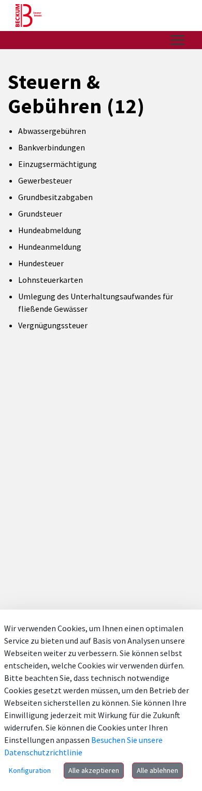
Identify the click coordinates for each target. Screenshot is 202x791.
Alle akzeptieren (93, 770)
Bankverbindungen (51, 147)
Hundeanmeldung (49, 246)
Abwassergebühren (52, 131)
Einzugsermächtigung (57, 164)
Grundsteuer (40, 213)
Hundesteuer (41, 263)
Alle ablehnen (157, 770)
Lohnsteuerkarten (50, 280)
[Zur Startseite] (29, 15)
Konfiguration (30, 770)
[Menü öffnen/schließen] (177, 40)
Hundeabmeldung (49, 230)
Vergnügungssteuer (53, 325)
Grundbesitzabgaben (55, 197)
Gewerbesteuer (45, 180)
